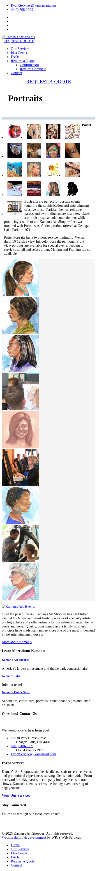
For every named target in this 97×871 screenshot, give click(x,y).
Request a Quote (23, 61)
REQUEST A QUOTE (19, 41)
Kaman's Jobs (11, 676)
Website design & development (24, 837)
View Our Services (16, 795)
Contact (16, 73)
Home (15, 845)
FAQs (15, 57)
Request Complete (33, 69)
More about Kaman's (17, 642)
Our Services (20, 49)
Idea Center (19, 53)
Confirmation (29, 65)
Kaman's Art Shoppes (15, 659)
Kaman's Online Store (16, 692)
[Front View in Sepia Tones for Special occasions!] (20, 447)
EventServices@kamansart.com (33, 5)
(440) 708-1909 (22, 9)
